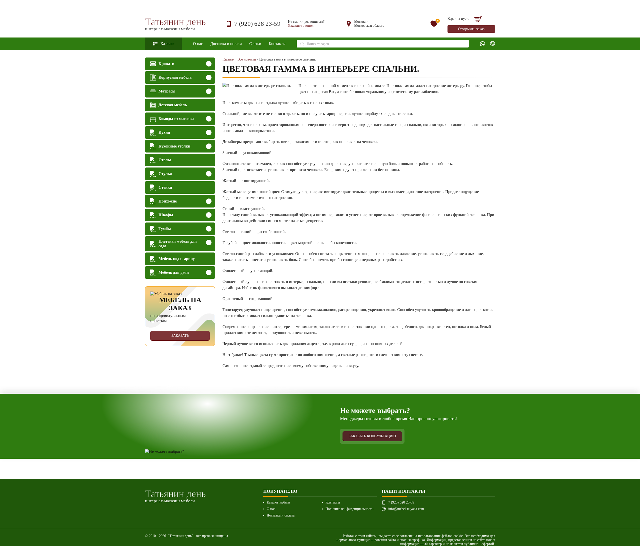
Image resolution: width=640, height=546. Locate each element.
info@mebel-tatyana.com (406, 509)
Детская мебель (172, 105)
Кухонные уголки (174, 146)
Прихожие (167, 201)
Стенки (165, 187)
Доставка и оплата (226, 44)
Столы (164, 160)
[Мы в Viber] (492, 43)
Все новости (247, 59)
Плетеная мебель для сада (177, 243)
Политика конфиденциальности (350, 509)
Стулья (165, 174)
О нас (198, 44)
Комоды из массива (176, 118)
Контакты (277, 44)
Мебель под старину (176, 258)
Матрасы (167, 91)
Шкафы (165, 215)
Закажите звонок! (301, 26)
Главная (228, 59)
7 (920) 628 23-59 (257, 23)
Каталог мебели (278, 502)
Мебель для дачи (173, 272)
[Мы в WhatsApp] (482, 43)
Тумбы (164, 228)
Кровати (166, 64)
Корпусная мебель (175, 77)
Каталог (167, 44)
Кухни (164, 132)
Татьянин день (175, 24)
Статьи (255, 44)
